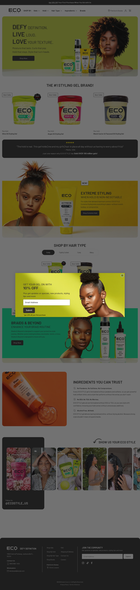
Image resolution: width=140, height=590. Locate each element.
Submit (29, 310)
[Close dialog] (122, 275)
